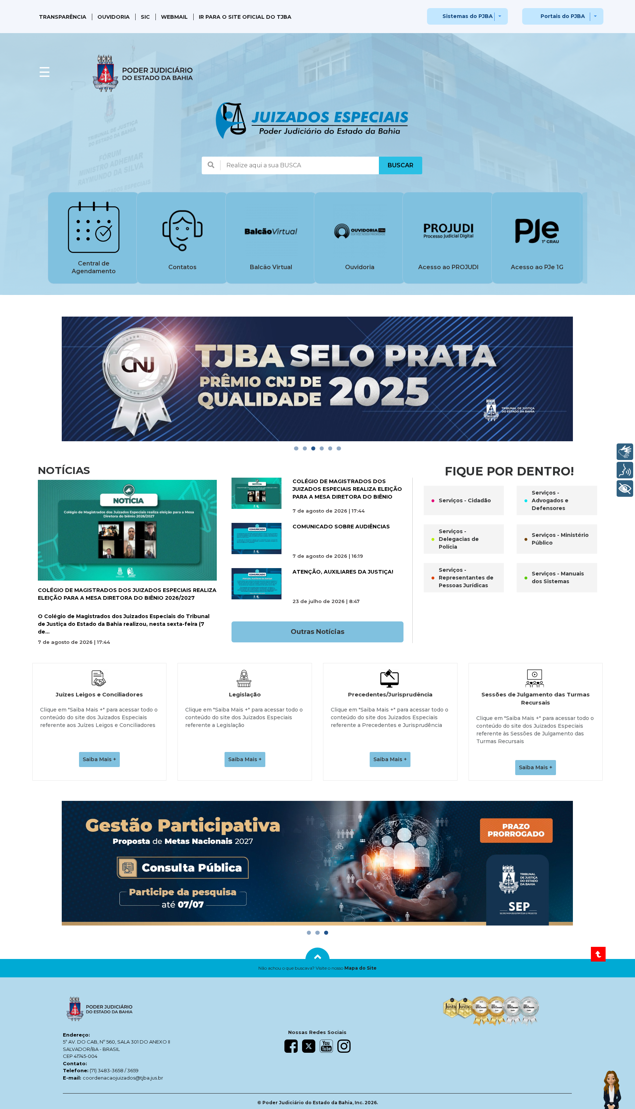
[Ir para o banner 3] (313, 448)
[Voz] (625, 470)
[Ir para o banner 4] (322, 448)
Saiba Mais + (99, 759)
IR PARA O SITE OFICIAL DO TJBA (245, 17)
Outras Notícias (317, 632)
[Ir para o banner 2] (305, 448)
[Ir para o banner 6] (338, 448)
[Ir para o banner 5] (330, 448)
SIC (145, 17)
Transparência (62, 17)
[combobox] (299, 165)
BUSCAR (400, 165)
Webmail (174, 17)
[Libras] (625, 451)
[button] (317, 968)
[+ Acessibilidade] (625, 488)
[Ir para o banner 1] (296, 448)
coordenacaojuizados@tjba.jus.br (123, 1078)
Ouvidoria (113, 17)
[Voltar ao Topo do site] (598, 954)
